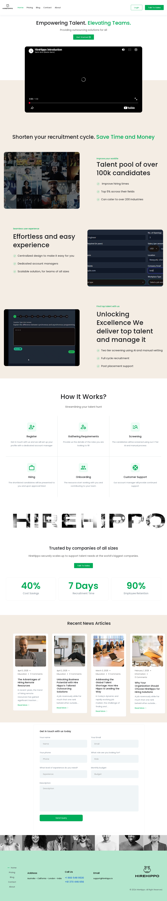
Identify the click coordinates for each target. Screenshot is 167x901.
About (58, 7)
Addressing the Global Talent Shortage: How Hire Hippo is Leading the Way (107, 685)
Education (22, 674)
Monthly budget (98, 767)
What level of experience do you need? (59, 767)
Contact (47, 7)
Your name (45, 737)
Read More (22, 705)
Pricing (30, 7)
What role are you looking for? (105, 752)
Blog (38, 7)
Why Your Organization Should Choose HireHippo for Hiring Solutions (147, 687)
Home (20, 7)
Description (45, 783)
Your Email (96, 737)
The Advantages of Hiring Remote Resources (29, 682)
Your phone (45, 752)
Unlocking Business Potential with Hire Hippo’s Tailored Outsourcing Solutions (68, 685)
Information (140, 674)
